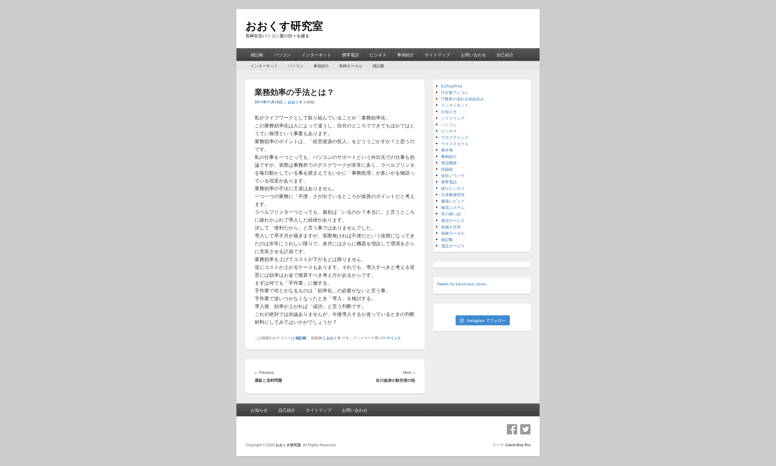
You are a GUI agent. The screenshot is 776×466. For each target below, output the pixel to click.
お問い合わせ (473, 55)
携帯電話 (350, 55)
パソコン (282, 55)
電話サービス (453, 246)
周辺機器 (449, 163)
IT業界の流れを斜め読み (462, 99)
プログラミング (455, 137)
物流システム (453, 207)
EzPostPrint (451, 86)
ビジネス (378, 55)
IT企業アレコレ (454, 92)
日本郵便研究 (453, 194)
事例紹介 (405, 55)
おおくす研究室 (284, 25)
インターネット (316, 55)
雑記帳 (257, 55)
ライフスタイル (455, 143)
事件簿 (447, 150)
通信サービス (453, 220)
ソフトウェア (453, 118)
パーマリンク (390, 337)
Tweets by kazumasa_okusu (461, 284)
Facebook (512, 429)
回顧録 (447, 169)
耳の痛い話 (451, 213)
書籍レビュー (453, 201)
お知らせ (449, 111)
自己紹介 (505, 55)
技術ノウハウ (453, 175)
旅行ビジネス (453, 188)
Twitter (525, 429)
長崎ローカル (351, 66)
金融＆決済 (451, 227)
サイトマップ (437, 55)
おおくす (295, 102)
